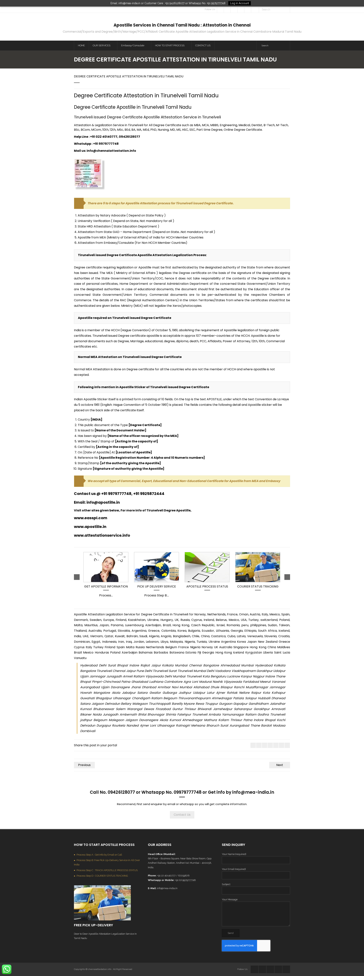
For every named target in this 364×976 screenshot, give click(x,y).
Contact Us (182, 814)
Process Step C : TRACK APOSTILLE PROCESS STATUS (107, 870)
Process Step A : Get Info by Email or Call (99, 854)
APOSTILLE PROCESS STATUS (207, 586)
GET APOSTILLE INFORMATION (106, 586)
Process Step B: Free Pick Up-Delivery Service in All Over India (107, 862)
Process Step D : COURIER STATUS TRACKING (102, 875)
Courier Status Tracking (257, 586)
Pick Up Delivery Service (156, 586)
